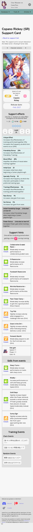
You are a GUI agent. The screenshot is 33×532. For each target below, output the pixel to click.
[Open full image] (16, 71)
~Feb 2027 (16, 107)
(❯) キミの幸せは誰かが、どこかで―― (15, 441)
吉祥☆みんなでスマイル (12, 463)
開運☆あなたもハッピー (12, 458)
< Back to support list (10, 38)
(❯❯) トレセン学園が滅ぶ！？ (14, 448)
